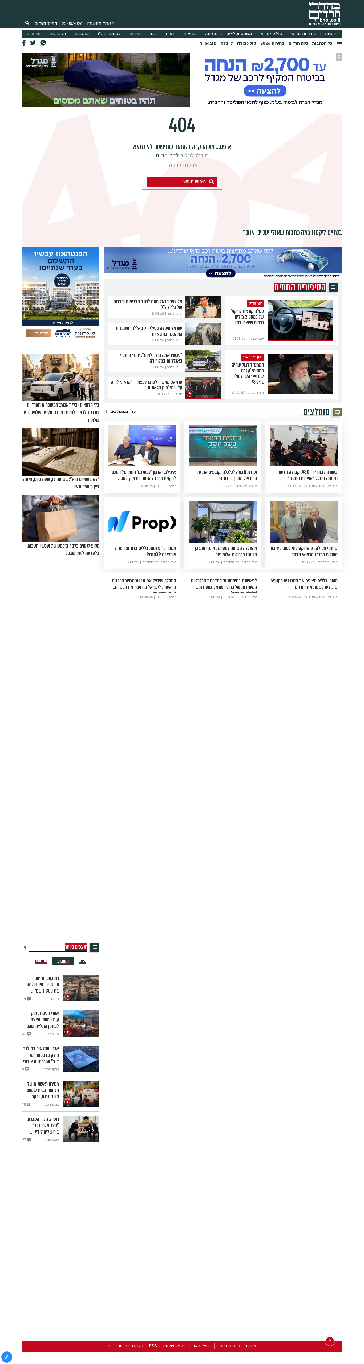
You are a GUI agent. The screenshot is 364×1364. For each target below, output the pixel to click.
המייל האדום (45, 23)
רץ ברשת (57, 34)
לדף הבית (167, 155)
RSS (153, 1346)
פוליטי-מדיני (271, 34)
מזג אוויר (208, 43)
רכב (153, 34)
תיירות (135, 34)
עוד (108, 1346)
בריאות (189, 34)
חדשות (331, 34)
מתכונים (82, 34)
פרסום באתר (228, 1346)
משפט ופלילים (239, 34)
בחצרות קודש (303, 34)
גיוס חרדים (298, 43)
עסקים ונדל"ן (109, 34)
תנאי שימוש (173, 1346)
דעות (170, 34)
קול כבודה (246, 43)
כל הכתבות (322, 43)
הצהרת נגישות (130, 1346)
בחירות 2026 (272, 43)
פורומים (34, 34)
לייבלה (227, 43)
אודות (251, 1346)
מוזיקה (211, 34)
